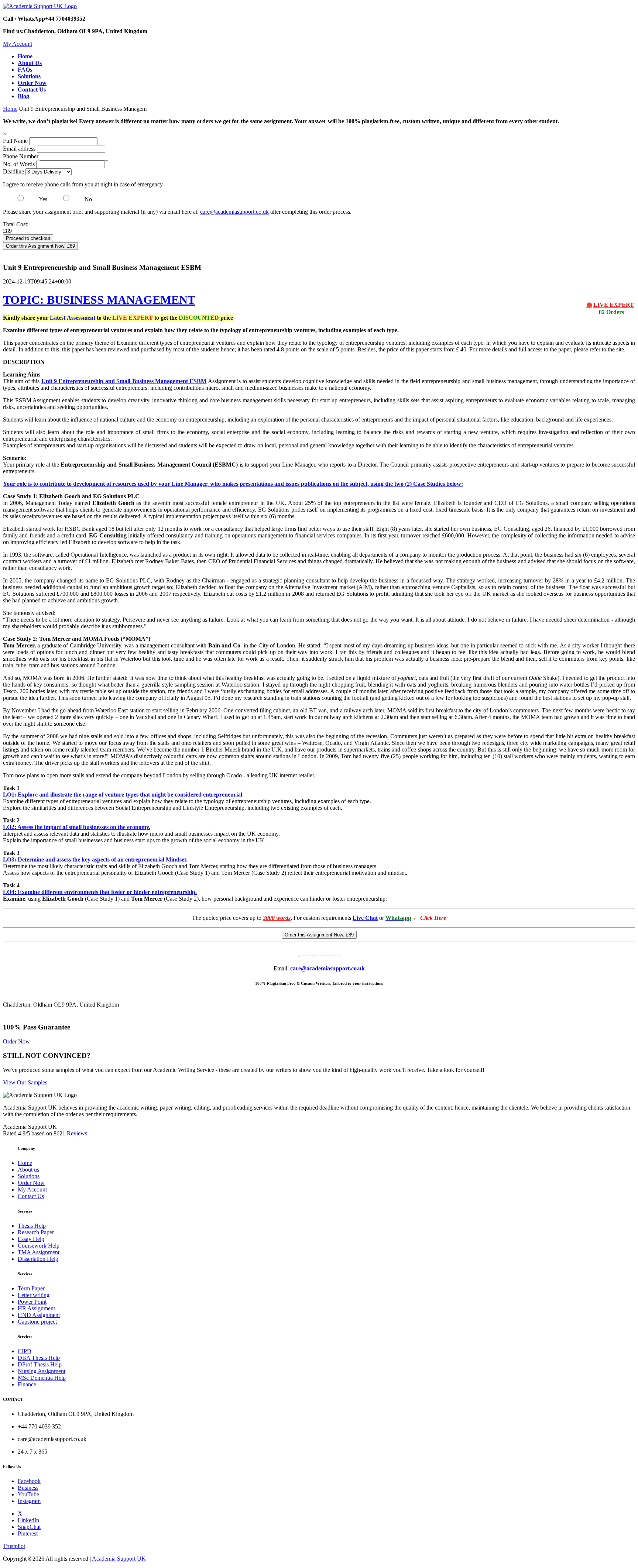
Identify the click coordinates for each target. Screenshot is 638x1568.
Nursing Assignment (41, 1371)
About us (28, 1169)
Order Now (16, 1041)
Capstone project (37, 1321)
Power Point (32, 1302)
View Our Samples (25, 1082)
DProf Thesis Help (40, 1364)
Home (10, 109)
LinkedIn (28, 1520)
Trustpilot (14, 1546)
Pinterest (28, 1533)
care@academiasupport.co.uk (234, 212)
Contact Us (31, 1196)
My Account (17, 44)
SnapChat (29, 1527)
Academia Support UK (119, 1558)
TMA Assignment (38, 1252)
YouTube (28, 1494)
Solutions (29, 1176)
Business (28, 1488)
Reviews (77, 1133)
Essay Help (31, 1239)
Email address (19, 148)
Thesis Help (32, 1226)
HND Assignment (39, 1315)
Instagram (29, 1501)
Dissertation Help (38, 1259)
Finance (27, 1384)
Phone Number (21, 156)
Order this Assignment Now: (40, 246)
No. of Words (19, 164)
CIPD (24, 1351)
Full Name (15, 141)
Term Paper (31, 1288)
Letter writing (33, 1295)
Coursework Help (38, 1245)
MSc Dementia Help (42, 1378)
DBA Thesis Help (39, 1358)
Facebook (29, 1481)
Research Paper (36, 1232)
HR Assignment (36, 1308)
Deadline (13, 171)
